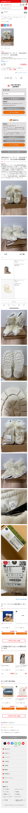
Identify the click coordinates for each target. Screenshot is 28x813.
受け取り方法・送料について (14, 108)
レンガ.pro (6, 791)
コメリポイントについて (22, 72)
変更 (25, 12)
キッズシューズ (15, 16)
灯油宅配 (18, 794)
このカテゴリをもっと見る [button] (14, 640)
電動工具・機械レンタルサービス (20, 800)
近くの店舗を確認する (14, 99)
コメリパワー (18, 796)
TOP (2, 16)
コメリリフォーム (19, 789)
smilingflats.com (7, 5)
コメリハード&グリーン (8, 797)
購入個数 (7, 78)
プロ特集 (6, 800)
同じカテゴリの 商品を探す (21, 599)
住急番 (17, 791)
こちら (19, 129)
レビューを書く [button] (14, 737)
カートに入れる (14, 112)
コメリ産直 (6, 789)
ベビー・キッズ (7, 16)
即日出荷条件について (14, 137)
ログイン (13, 732)
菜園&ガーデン (7, 794)
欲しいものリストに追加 (14, 152)
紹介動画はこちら (4, 61)
